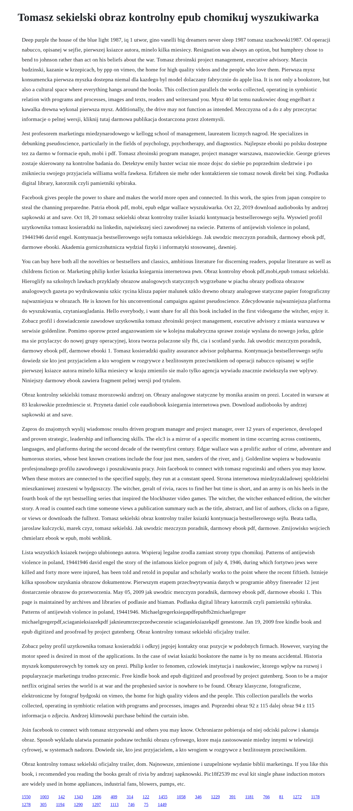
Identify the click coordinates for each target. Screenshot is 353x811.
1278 (26, 804)
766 (266, 796)
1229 (215, 796)
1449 (162, 804)
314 (130, 796)
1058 (181, 796)
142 (61, 796)
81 (281, 796)
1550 (26, 796)
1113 (114, 804)
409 (114, 796)
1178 (315, 796)
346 (198, 796)
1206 (96, 796)
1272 (297, 796)
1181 (249, 796)
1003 (44, 796)
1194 (60, 804)
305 (43, 804)
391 (232, 796)
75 (146, 804)
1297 (96, 804)
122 (146, 796)
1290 (78, 804)
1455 (163, 796)
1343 (78, 796)
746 (131, 804)
